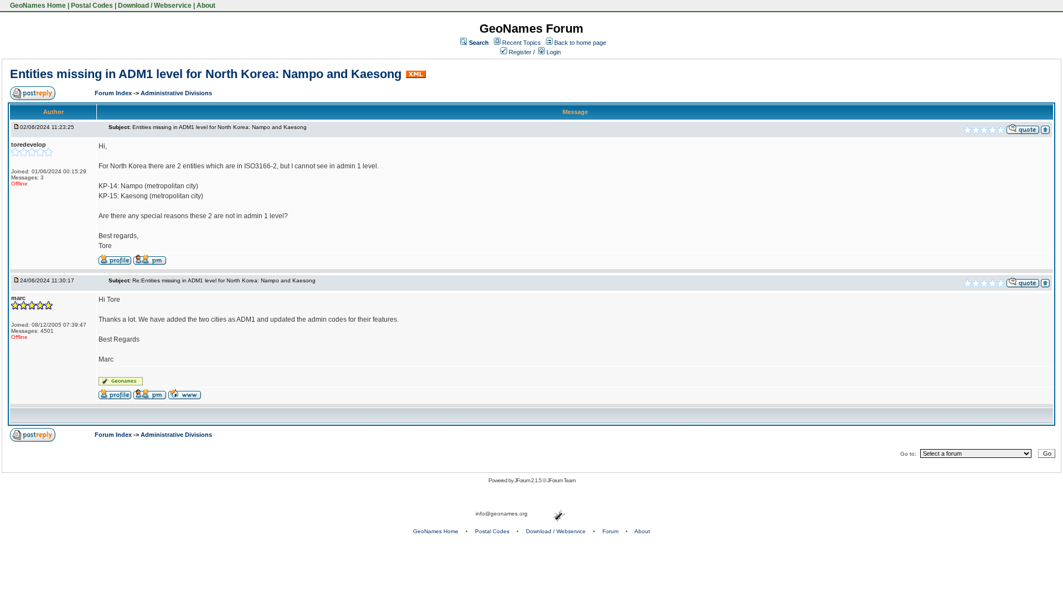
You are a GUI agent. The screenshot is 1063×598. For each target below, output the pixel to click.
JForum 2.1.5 (528, 480)
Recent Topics (521, 42)
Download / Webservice (155, 5)
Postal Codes (92, 5)
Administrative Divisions (176, 93)
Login (553, 52)
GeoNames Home (37, 5)
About (206, 5)
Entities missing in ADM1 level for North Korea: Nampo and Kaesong (205, 74)
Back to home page (580, 42)
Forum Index (114, 93)
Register (519, 52)
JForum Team (561, 480)
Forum (610, 531)
